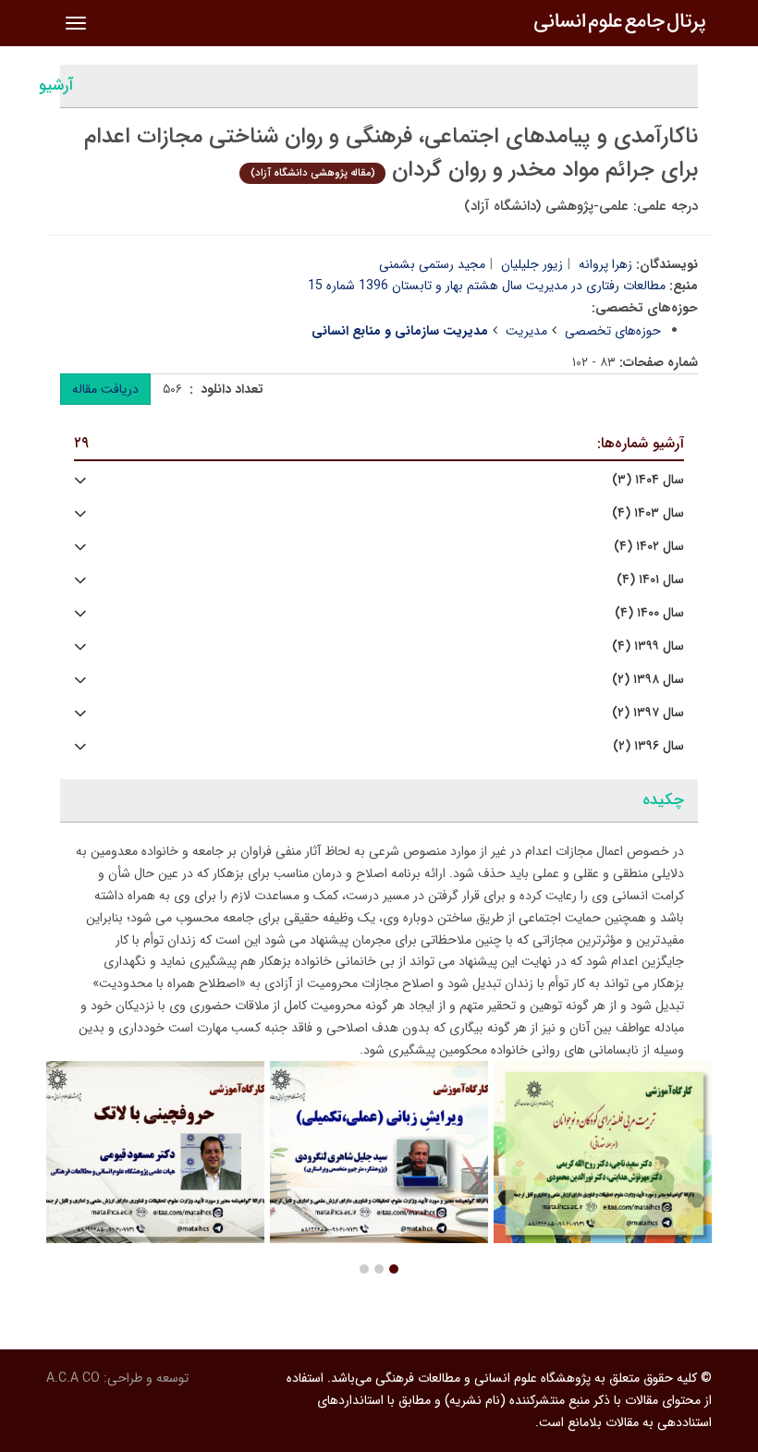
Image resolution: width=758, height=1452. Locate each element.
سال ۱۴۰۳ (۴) (648, 513)
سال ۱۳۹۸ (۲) (648, 679)
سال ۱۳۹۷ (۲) (648, 713)
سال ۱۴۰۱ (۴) (650, 580)
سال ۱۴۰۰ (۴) (649, 613)
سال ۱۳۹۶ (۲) (648, 746)
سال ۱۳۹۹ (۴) (648, 646)
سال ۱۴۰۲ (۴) (649, 546)
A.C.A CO (73, 1378)
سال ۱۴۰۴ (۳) (648, 480)
